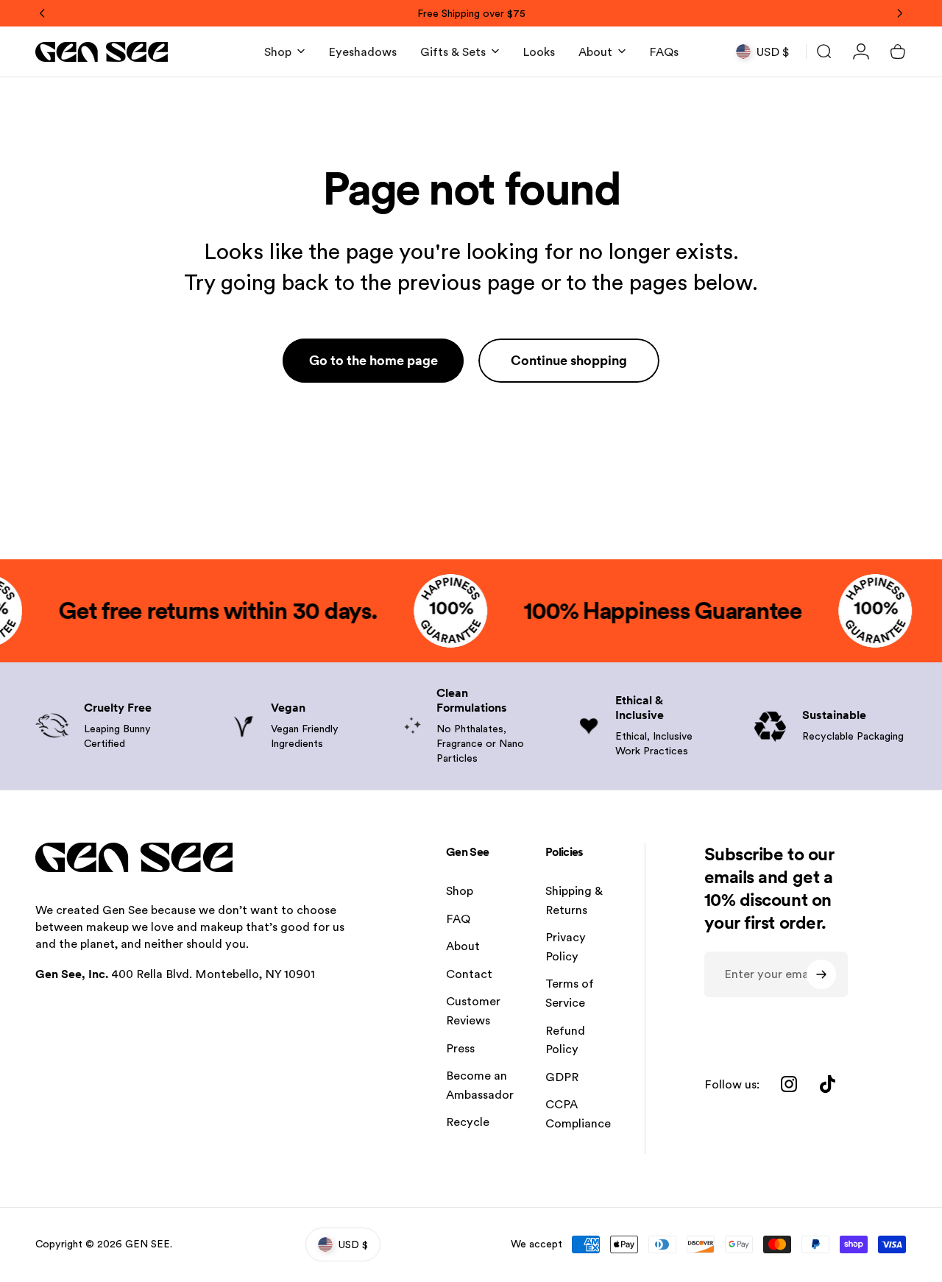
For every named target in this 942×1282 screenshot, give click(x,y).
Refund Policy (565, 1040)
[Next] (899, 13)
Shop (459, 891)
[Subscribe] (821, 974)
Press (460, 1048)
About (463, 946)
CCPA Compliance (578, 1113)
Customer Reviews (473, 1010)
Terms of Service (569, 993)
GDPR (561, 1077)
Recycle (467, 1122)
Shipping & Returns (574, 900)
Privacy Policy (565, 946)
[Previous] (42, 13)
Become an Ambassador (480, 1085)
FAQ (458, 919)
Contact (469, 974)
